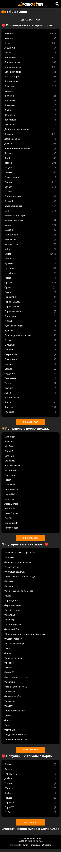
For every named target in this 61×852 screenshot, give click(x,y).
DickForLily (9, 436)
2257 (35, 841)
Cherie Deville (11, 523)
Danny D (8, 451)
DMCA (39, 841)
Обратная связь (25, 841)
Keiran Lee (9, 484)
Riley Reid (9, 499)
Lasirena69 (9, 460)
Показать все (30, 422)
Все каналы (30, 822)
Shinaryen (9, 441)
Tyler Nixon (9, 475)
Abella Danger (11, 503)
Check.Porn (24, 845)
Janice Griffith (11, 489)
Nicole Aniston (11, 470)
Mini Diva (8, 446)
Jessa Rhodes (11, 513)
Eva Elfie (8, 518)
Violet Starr (9, 508)
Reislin (7, 480)
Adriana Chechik (12, 465)
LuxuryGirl (9, 494)
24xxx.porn (46, 845)
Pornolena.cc (35, 845)
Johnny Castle (11, 527)
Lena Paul (9, 456)
